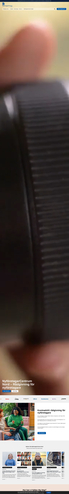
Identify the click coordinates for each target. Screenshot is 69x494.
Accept (49, 492)
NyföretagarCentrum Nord (7, 467)
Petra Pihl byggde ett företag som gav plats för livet (38, 473)
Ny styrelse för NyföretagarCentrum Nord (23, 471)
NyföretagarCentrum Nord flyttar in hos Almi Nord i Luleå (54, 471)
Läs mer (4, 479)
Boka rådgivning (7, 391)
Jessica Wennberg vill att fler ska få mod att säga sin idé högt (8, 472)
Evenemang (15, 391)
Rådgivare (34, 469)
